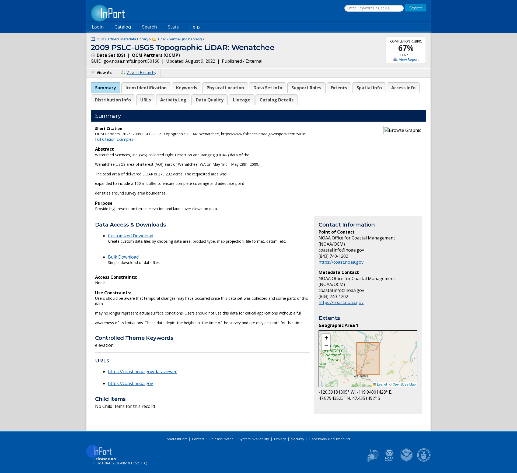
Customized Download (130, 236)
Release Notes (221, 438)
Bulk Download (123, 257)
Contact (198, 438)
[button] (326, 338)
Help (194, 27)
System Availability (254, 438)
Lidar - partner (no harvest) (180, 39)
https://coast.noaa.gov (130, 383)
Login (98, 27)
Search (149, 27)
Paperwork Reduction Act (329, 438)
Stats (173, 27)
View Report (409, 59)
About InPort (177, 438)
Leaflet (381, 384)
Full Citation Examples (114, 139)
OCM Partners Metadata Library (122, 39)
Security (297, 438)
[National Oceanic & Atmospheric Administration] (407, 461)
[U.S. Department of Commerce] (424, 461)
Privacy (280, 438)
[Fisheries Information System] (372, 461)
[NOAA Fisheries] (389, 461)
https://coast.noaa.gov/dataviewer (142, 372)
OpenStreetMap (404, 384)
